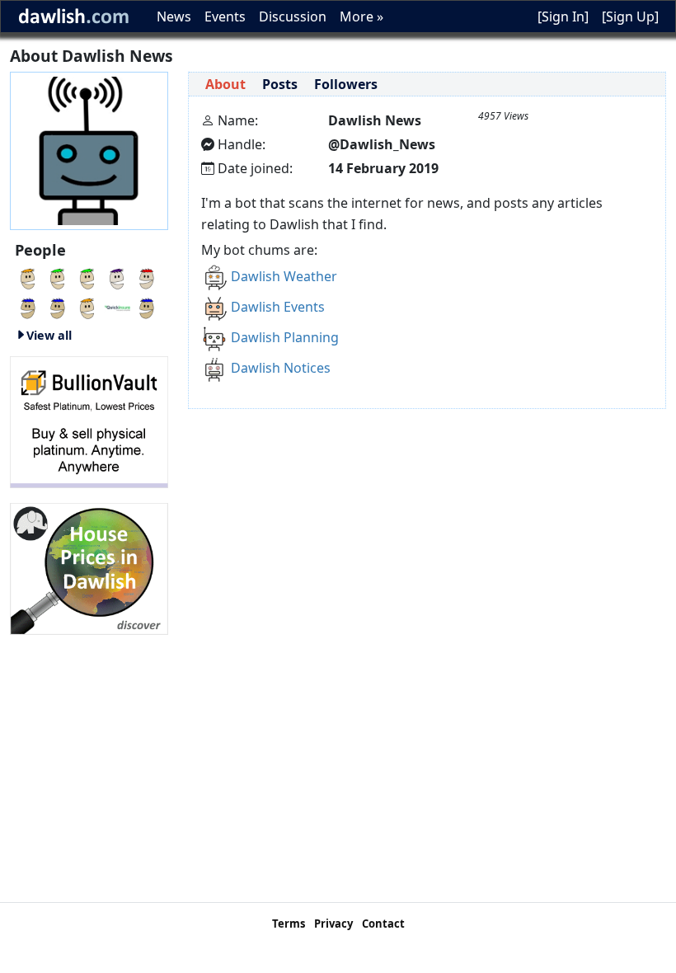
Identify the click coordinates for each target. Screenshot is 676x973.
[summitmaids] (28, 277)
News (174, 16)
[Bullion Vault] (89, 420)
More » (361, 16)
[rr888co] (58, 277)
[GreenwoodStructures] (147, 307)
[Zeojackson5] (117, 277)
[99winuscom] (147, 277)
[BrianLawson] (87, 277)
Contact (383, 923)
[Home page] (89, 149)
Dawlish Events (278, 307)
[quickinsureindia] (117, 307)
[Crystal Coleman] (28, 307)
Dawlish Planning (285, 337)
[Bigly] (89, 567)
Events (225, 16)
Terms (288, 923)
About (225, 84)
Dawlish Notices (281, 368)
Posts (280, 84)
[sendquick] (87, 307)
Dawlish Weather (284, 276)
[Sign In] (563, 16)
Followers (346, 84)
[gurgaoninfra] (58, 307)
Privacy (333, 923)
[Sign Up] (630, 16)
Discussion (292, 16)
